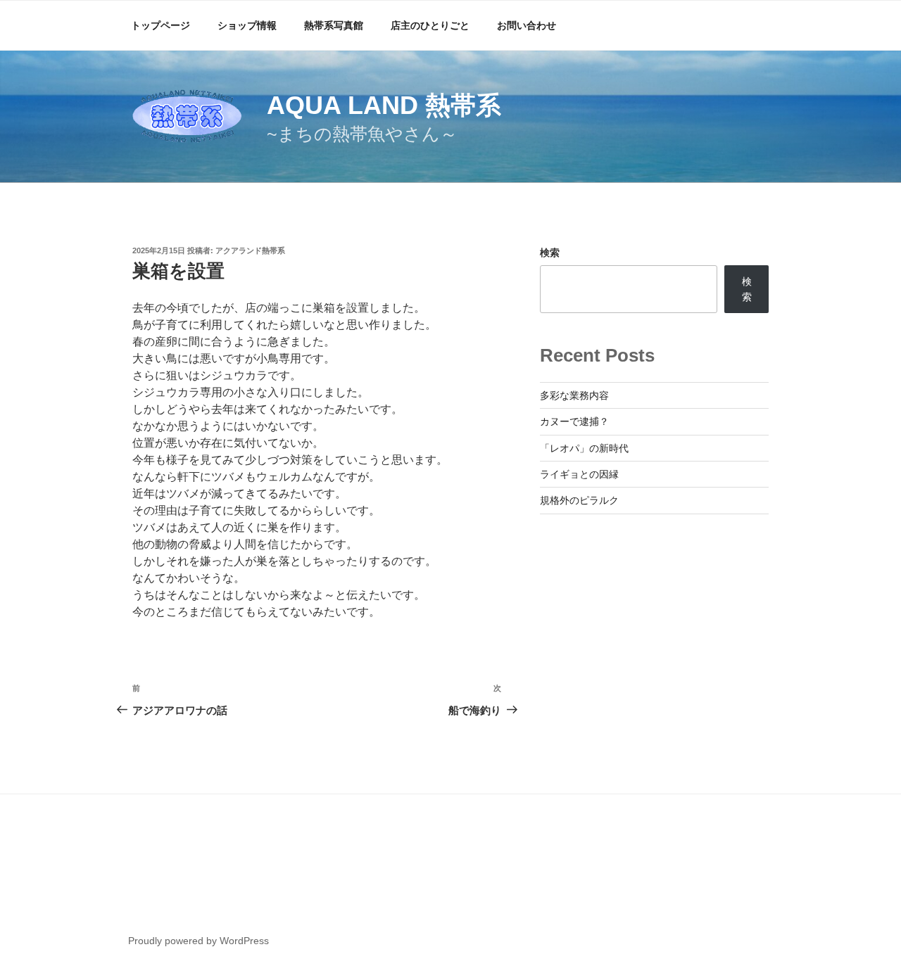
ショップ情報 (247, 25)
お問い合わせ (526, 25)
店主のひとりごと (430, 25)
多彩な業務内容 (574, 395)
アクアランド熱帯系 (250, 250)
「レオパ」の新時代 (584, 448)
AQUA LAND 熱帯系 (384, 105)
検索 (550, 252)
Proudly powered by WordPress (198, 940)
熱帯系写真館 (333, 25)
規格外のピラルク (579, 500)
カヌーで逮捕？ (574, 421)
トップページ (160, 25)
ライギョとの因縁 (579, 474)
